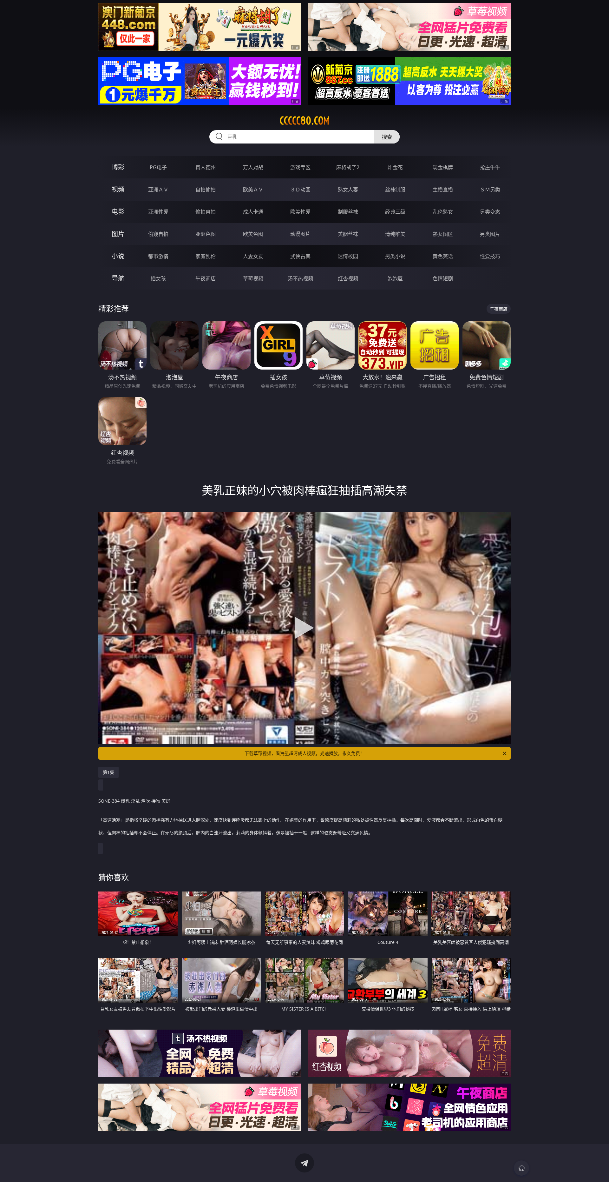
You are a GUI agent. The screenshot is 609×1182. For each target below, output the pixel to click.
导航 (118, 278)
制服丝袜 (348, 211)
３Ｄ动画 (300, 189)
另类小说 (395, 256)
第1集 (108, 772)
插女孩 (158, 278)
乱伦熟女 (443, 211)
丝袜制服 (395, 189)
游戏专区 (300, 167)
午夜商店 (205, 278)
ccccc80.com (305, 120)
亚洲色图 (205, 233)
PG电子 (158, 167)
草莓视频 (253, 278)
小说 (118, 256)
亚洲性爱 (158, 211)
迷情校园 (348, 256)
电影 (118, 211)
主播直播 (443, 189)
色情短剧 (443, 278)
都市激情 (158, 256)
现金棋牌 (443, 167)
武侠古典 (300, 256)
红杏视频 (348, 278)
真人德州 (205, 167)
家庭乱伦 (205, 256)
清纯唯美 (395, 233)
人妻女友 (253, 256)
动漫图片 (300, 233)
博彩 (118, 167)
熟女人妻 (348, 189)
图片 (118, 234)
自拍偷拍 (205, 189)
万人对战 (253, 167)
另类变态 (490, 211)
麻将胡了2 (347, 167)
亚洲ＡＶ (158, 189)
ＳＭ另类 (490, 189)
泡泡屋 (395, 278)
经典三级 (395, 211)
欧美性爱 (300, 211)
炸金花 (395, 167)
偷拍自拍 (205, 211)
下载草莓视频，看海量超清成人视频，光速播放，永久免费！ (304, 753)
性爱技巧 (490, 256)
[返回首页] (521, 1168)
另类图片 (490, 233)
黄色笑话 (443, 256)
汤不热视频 (300, 278)
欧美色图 (253, 233)
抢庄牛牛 (490, 167)
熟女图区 (443, 233)
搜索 (387, 136)
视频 (118, 189)
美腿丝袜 (348, 233)
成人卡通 (253, 211)
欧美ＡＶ (253, 189)
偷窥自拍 (158, 233)
